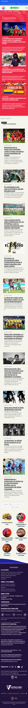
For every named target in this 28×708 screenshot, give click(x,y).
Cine (6, 11)
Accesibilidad (17, 622)
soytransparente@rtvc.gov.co (9, 661)
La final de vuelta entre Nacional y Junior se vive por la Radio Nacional (14, 300)
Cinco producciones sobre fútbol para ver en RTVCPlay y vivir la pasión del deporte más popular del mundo (14, 224)
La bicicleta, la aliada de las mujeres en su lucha (13, 442)
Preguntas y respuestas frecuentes (10, 574)
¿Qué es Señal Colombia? (8, 584)
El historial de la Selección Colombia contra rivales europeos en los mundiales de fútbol (14, 151)
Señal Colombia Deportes (8, 586)
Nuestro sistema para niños (8, 575)
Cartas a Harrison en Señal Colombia (8, 4)
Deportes (4, 122)
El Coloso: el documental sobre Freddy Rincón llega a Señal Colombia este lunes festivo (13, 262)
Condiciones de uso (6, 622)
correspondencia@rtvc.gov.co (9, 632)
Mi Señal (3, 587)
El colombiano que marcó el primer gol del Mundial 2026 (13, 189)
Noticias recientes (6, 577)
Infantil (19, 12)
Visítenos (3, 579)
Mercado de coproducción (8, 591)
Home (2, 118)
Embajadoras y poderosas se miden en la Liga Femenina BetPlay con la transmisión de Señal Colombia (13, 484)
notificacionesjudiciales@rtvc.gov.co (11, 656)
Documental (17, 11)
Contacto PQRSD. (17, 634)
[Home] (4, 8)
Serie (24, 12)
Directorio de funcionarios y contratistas (12, 572)
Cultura (10, 11)
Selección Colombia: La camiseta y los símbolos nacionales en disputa (13, 336)
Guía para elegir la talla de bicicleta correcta (14, 408)
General (23, 11)
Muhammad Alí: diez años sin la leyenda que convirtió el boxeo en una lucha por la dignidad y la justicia (13, 373)
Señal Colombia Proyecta (8, 589)
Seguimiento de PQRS (7, 644)
